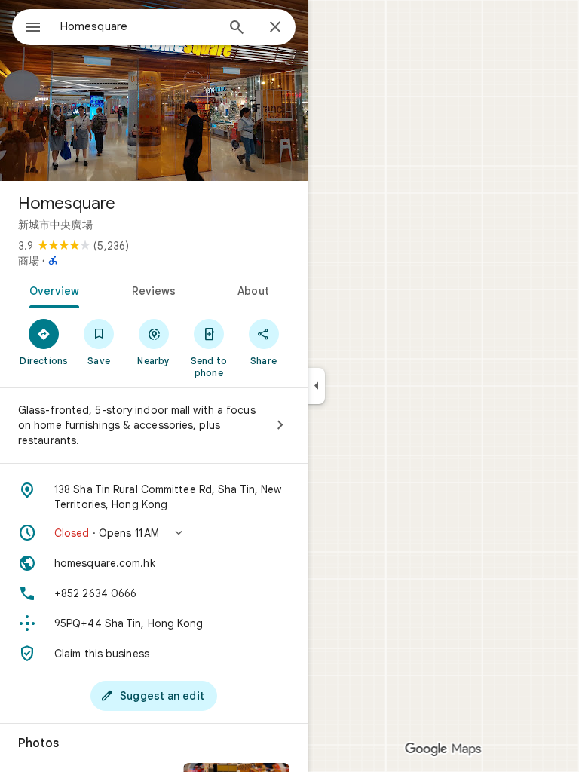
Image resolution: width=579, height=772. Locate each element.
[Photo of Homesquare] (154, 90)
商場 (28, 261)
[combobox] (138, 26)
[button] (154, 533)
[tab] (51, 289)
